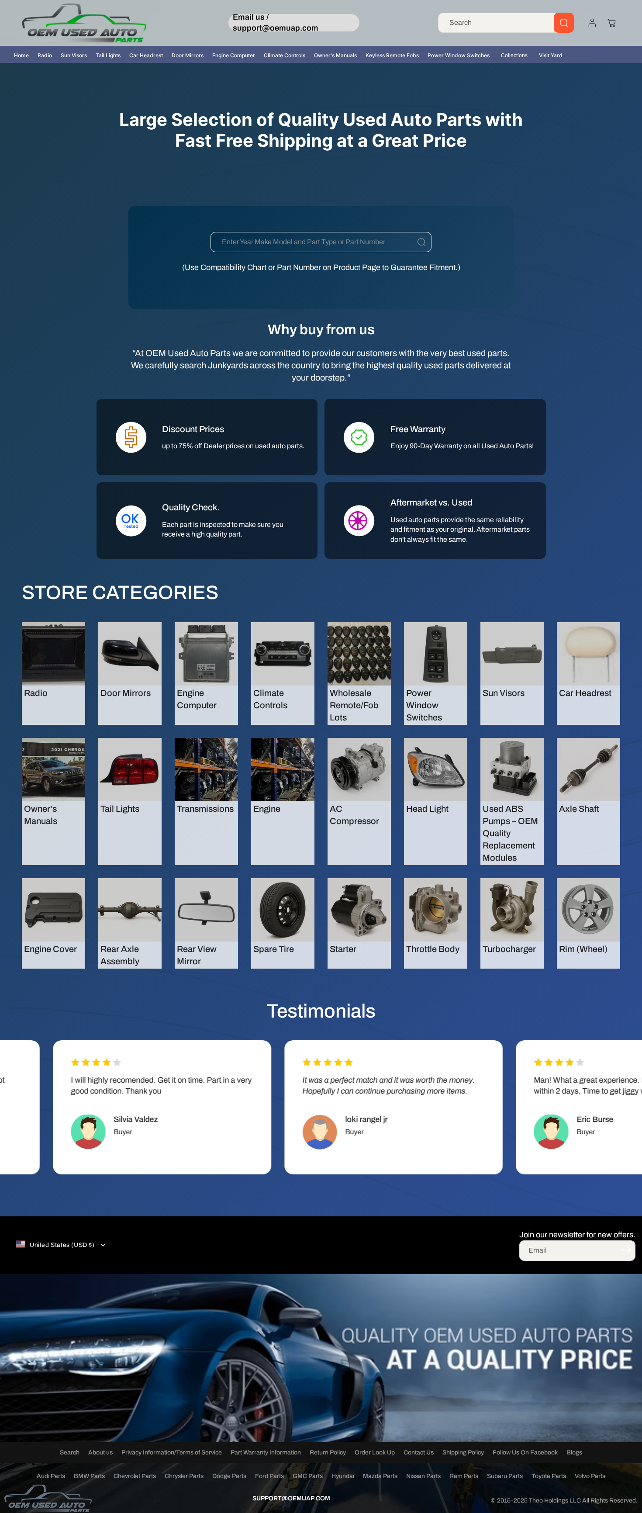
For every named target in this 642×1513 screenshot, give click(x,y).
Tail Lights (108, 55)
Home (21, 55)
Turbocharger (509, 949)
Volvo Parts (590, 1476)
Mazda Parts (380, 1476)
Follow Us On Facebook (525, 1452)
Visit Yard (551, 55)
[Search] (564, 23)
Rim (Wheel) (583, 949)
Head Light (427, 809)
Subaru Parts (505, 1476)
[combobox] (505, 22)
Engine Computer (233, 55)
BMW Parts (89, 1476)
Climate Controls (284, 55)
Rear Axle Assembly (119, 955)
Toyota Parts (549, 1476)
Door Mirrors (188, 55)
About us (100, 1452)
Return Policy (328, 1452)
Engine (266, 809)
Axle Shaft (579, 809)
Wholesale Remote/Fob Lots (354, 705)
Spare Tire (273, 949)
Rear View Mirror (197, 955)
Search (69, 1452)
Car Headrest (146, 55)
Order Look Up (375, 1452)
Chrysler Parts (184, 1476)
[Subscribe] (625, 1250)
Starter (343, 949)
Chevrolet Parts (135, 1476)
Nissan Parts (423, 1476)
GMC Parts (308, 1476)
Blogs (574, 1452)
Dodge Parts (229, 1476)
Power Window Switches (459, 55)
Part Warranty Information (266, 1452)
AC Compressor (354, 815)
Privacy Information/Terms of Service (171, 1452)
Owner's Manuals (335, 55)
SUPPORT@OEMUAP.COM (291, 1498)
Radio (45, 55)
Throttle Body (432, 949)
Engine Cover (50, 949)
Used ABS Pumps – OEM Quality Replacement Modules (510, 833)
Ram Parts (463, 1476)
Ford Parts (269, 1476)
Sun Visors (74, 55)
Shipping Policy (463, 1452)
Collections (514, 55)
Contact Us (419, 1452)
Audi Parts (51, 1476)
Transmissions (205, 809)
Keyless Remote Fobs (392, 55)
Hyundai (342, 1476)
